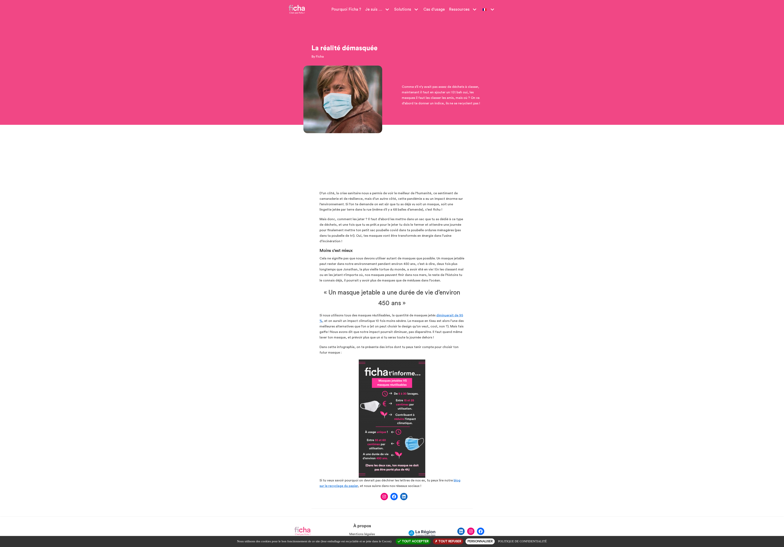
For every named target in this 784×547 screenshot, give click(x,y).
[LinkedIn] (404, 496)
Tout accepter (415, 541)
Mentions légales (362, 534)
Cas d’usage (434, 9)
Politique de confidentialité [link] (522, 541)
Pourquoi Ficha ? (346, 9)
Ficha (320, 56)
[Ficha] (297, 9)
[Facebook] (394, 496)
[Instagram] (384, 496)
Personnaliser (480, 541)
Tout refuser (449, 541)
